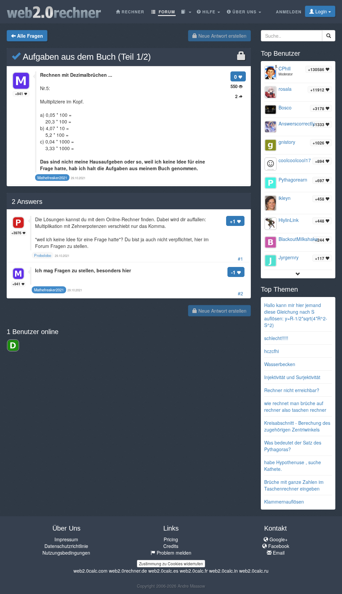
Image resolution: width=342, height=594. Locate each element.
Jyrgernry (289, 257)
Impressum (66, 539)
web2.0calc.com (90, 570)
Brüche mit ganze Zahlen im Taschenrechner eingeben (294, 485)
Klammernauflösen (284, 501)
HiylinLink (289, 220)
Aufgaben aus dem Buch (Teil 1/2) (85, 57)
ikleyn (285, 198)
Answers (27, 201)
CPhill (285, 68)
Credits (170, 546)
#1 (240, 258)
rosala (285, 88)
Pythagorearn (293, 179)
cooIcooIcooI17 (295, 160)
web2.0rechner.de (128, 570)
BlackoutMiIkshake (298, 239)
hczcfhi (271, 351)
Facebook (278, 546)
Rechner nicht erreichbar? (291, 390)
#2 (240, 293)
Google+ (278, 539)
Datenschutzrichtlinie (66, 546)
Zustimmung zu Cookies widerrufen (171, 563)
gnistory (287, 141)
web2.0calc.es (163, 570)
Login (321, 11)
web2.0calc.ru (254, 570)
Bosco (285, 107)
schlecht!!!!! (276, 338)
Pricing (171, 539)
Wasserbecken (279, 364)
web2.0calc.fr (194, 570)
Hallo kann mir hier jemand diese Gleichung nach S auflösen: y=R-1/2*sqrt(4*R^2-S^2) (295, 315)
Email (278, 552)
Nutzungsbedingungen (66, 552)
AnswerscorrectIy (297, 123)
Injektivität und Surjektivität (292, 377)
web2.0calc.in (223, 570)
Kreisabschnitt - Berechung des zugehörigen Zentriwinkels (297, 426)
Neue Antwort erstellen (221, 35)
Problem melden (173, 552)
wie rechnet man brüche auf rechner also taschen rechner (295, 406)
